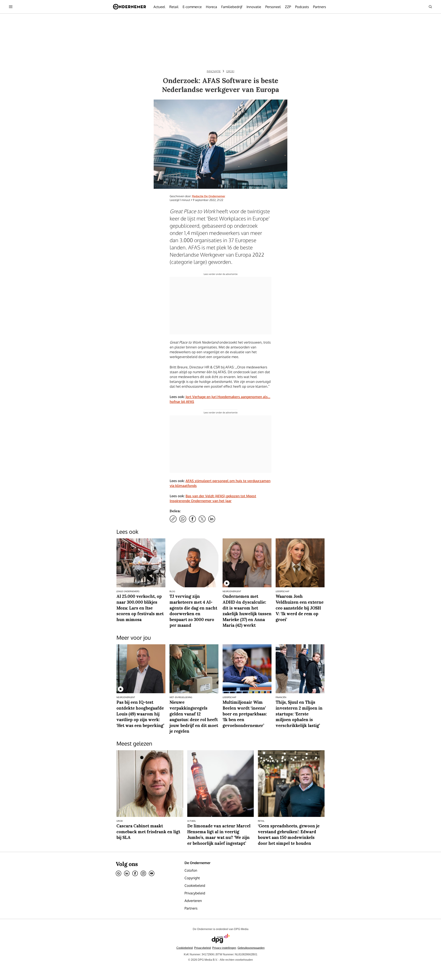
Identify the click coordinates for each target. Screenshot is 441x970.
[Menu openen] (10, 6)
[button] (224, 947)
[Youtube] (151, 873)
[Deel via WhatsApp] (182, 518)
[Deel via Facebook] (192, 518)
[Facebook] (135, 873)
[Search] (430, 6)
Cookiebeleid (184, 947)
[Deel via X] (202, 518)
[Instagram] (143, 873)
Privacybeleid (202, 947)
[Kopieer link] (173, 518)
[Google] (118, 873)
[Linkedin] (127, 873)
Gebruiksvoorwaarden (251, 947)
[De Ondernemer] (129, 6)
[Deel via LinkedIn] (211, 518)
